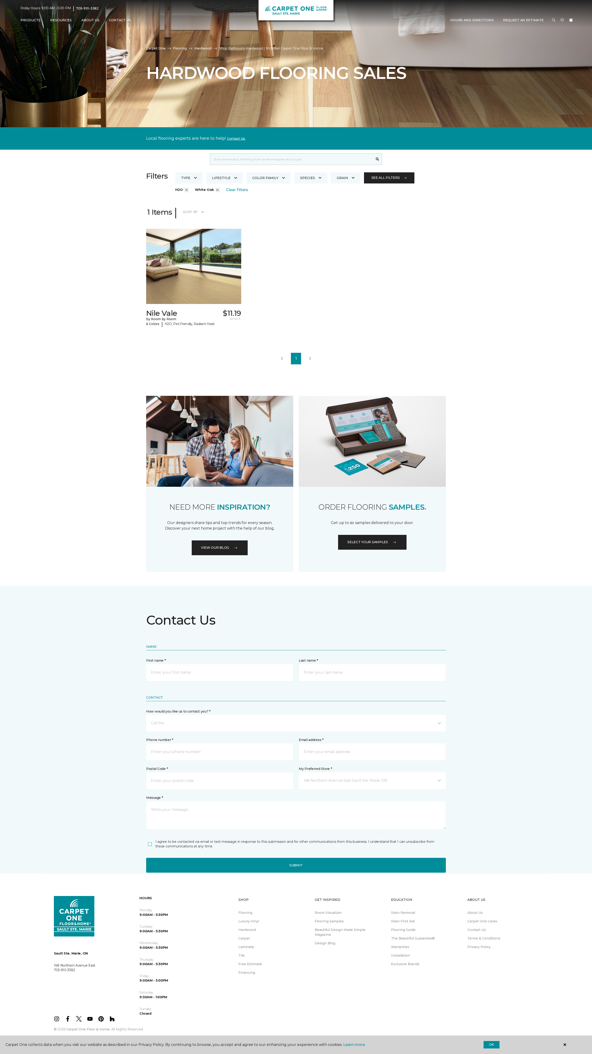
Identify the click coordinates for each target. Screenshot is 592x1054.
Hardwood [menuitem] (247, 930)
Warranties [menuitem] (400, 947)
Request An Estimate (523, 20)
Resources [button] (61, 20)
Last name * (308, 660)
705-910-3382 (87, 8)
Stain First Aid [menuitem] (402, 921)
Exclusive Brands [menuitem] (405, 964)
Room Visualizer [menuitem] (328, 913)
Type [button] (185, 178)
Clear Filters (237, 190)
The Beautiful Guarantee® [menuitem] (413, 938)
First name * (156, 660)
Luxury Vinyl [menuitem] (248, 921)
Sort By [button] (190, 212)
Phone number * (159, 739)
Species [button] (307, 178)
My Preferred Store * (315, 768)
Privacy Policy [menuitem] (479, 947)
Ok (491, 1044)
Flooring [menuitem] (245, 913)
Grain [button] (342, 178)
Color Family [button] (265, 178)
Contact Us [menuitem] (120, 20)
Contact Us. (236, 138)
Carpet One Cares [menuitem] (482, 921)
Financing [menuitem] (246, 972)
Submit (296, 865)
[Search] (377, 159)
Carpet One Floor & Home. (88, 1029)
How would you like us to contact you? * (178, 711)
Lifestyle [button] (221, 178)
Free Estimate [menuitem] (250, 964)
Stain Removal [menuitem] (403, 913)
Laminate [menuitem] (246, 947)
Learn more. (354, 1044)
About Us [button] (90, 20)
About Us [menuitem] (475, 913)
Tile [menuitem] (241, 955)
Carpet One (156, 48)
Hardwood (203, 48)
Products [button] (30, 20)
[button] (553, 20)
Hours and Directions (471, 20)
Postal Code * (157, 768)
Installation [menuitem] (400, 955)
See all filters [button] (385, 178)
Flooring (180, 48)
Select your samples (367, 542)
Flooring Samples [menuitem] (329, 921)
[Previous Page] (281, 358)
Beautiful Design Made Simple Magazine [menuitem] (340, 932)
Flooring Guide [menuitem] (403, 930)
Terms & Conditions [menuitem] (483, 938)
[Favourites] (562, 20)
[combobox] (291, 159)
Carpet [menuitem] (244, 938)
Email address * (311, 739)
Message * (154, 797)
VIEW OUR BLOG (215, 548)
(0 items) (571, 20)
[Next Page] (310, 358)
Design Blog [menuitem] (325, 943)
